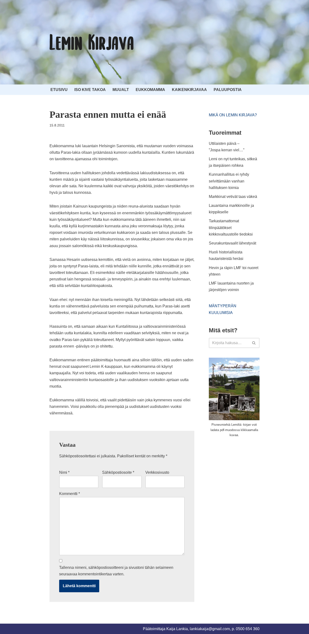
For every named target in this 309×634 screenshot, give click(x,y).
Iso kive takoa (90, 90)
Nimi (64, 472)
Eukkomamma (150, 90)
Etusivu (59, 90)
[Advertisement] (245, 477)
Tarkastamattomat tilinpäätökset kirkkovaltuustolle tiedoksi (231, 227)
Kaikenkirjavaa (189, 90)
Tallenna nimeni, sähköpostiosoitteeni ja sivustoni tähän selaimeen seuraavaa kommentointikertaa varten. (116, 570)
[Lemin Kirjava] (91, 42)
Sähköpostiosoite (118, 472)
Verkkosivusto (157, 472)
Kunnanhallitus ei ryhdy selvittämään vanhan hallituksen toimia (229, 180)
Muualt (120, 90)
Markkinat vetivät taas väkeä (233, 197)
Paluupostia (228, 90)
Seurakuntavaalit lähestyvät (232, 243)
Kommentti (69, 494)
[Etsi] (254, 343)
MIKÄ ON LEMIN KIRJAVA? (233, 115)
